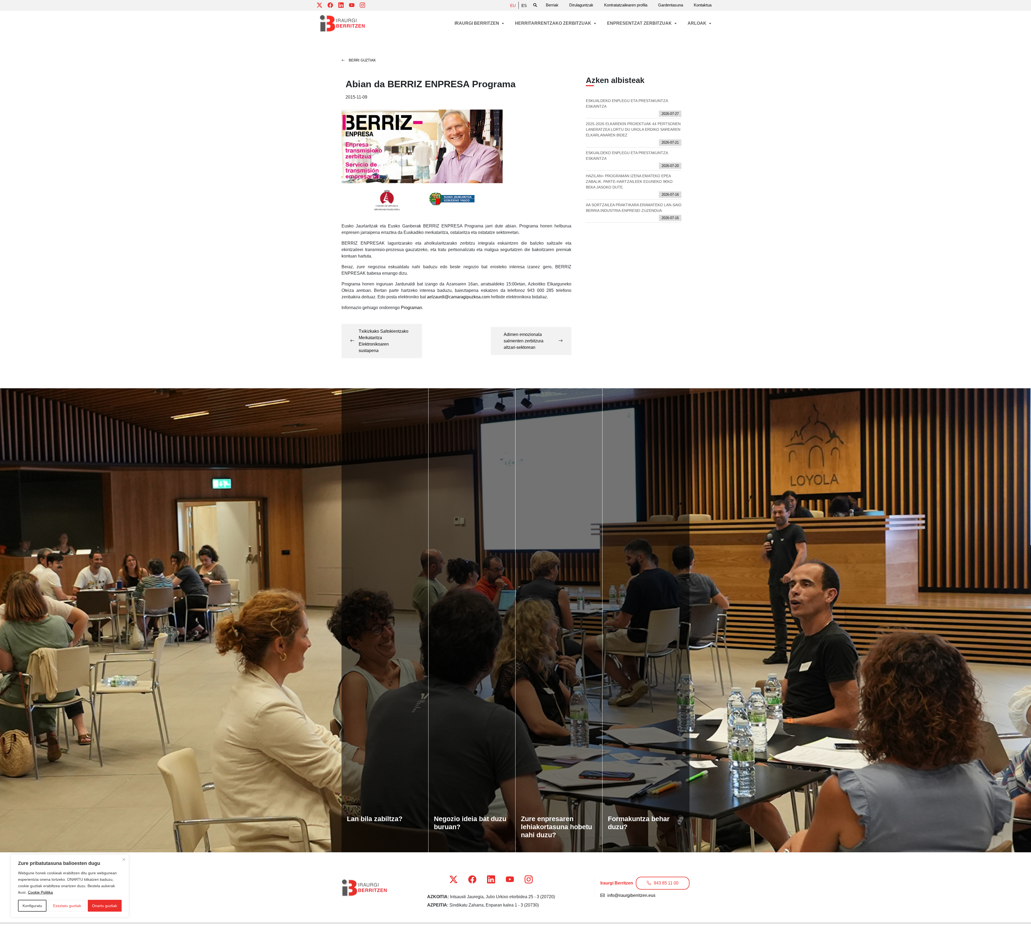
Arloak (697, 23)
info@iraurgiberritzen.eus (631, 895)
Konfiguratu (32, 906)
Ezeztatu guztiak (67, 906)
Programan (411, 307)
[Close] (123, 859)
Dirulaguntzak (581, 5)
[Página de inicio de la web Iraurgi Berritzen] (342, 23)
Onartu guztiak (104, 906)
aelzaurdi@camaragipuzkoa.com (459, 297)
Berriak (552, 5)
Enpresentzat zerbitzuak (640, 23)
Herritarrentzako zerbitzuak (553, 23)
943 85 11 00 (666, 883)
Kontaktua (702, 5)
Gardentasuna (670, 5)
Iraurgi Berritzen (477, 23)
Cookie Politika (40, 892)
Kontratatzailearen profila (625, 5)
